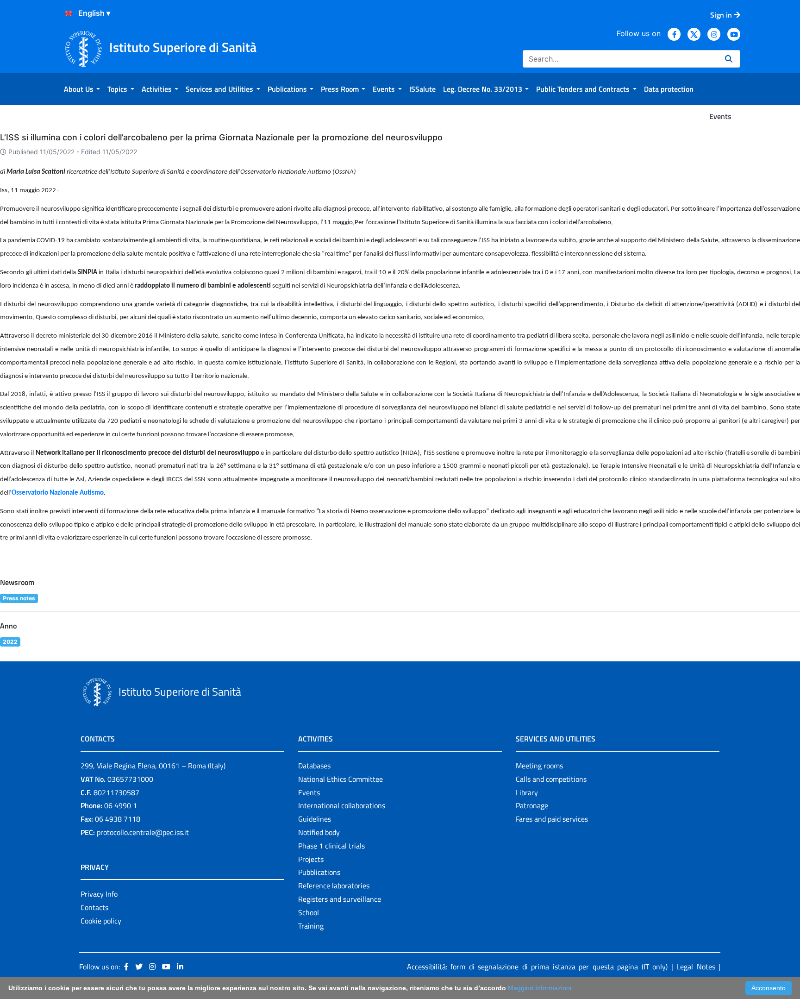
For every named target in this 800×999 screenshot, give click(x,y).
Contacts (94, 907)
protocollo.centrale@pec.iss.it (143, 832)
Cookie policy (101, 920)
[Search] (728, 58)
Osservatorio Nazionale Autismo (58, 493)
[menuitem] (82, 89)
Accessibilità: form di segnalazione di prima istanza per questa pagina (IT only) (537, 966)
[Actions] (68, 13)
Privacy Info (99, 893)
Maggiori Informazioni (539, 988)
